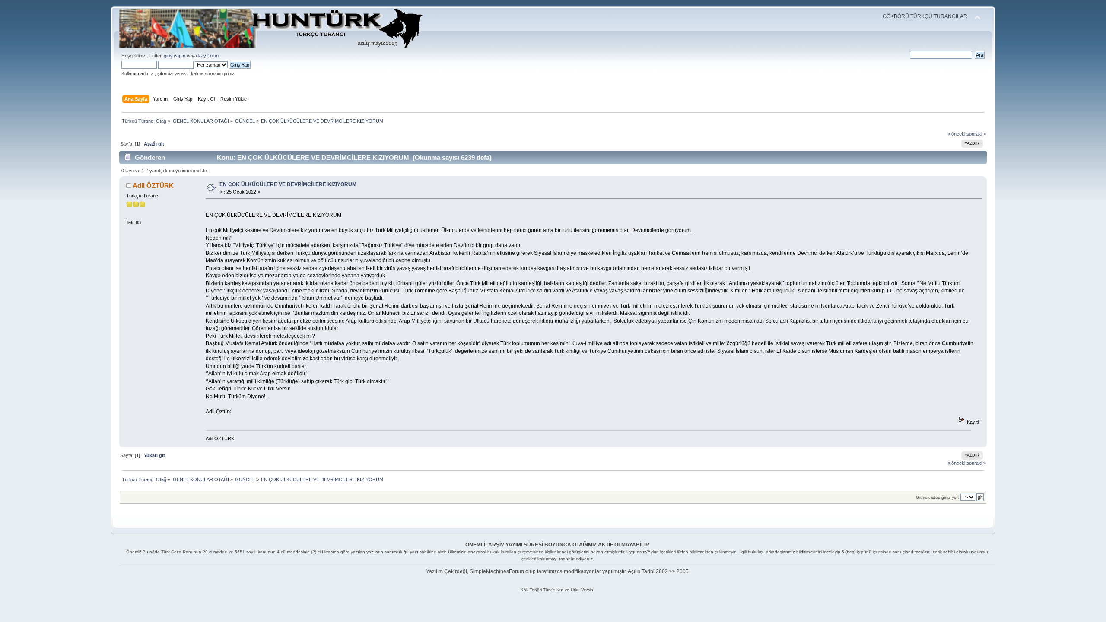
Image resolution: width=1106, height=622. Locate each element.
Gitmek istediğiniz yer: (937, 497)
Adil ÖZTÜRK (153, 185)
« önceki (956, 133)
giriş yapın (174, 55)
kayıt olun (208, 55)
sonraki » (976, 133)
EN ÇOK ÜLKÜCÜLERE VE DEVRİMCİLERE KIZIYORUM (287, 184)
